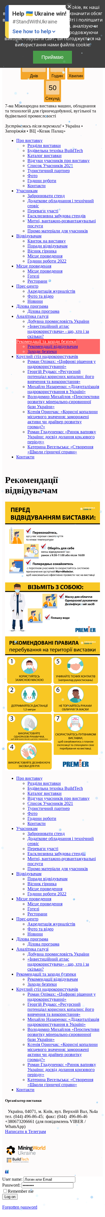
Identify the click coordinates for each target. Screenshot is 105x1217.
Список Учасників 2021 (50, 165)
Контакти (36, 185)
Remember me (21, 1191)
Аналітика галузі (32, 316)
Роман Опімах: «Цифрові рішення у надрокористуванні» (61, 364)
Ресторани (37, 281)
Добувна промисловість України (58, 321)
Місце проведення (44, 256)
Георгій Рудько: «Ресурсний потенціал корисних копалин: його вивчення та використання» (60, 376)
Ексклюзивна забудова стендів (56, 215)
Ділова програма (32, 306)
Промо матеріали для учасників (57, 231)
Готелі (33, 276)
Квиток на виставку (46, 241)
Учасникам (27, 190)
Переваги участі (42, 210)
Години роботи (41, 180)
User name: (12, 1179)
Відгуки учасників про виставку (58, 160)
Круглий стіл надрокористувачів (47, 356)
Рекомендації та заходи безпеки (46, 341)
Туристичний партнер (48, 170)
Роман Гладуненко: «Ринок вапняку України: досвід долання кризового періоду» (61, 436)
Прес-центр (27, 286)
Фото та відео (40, 296)
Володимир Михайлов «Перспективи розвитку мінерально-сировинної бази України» (63, 401)
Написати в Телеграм (25, 1131)
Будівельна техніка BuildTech (55, 150)
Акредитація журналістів (51, 291)
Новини (35, 301)
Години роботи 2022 (46, 261)
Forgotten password (19, 1207)
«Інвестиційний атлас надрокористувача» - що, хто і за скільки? (58, 331)
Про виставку (29, 140)
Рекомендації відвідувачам (52, 346)
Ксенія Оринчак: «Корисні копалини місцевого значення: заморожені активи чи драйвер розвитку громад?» (62, 419)
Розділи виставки (44, 145)
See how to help (31, 31)
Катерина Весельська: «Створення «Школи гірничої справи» (60, 449)
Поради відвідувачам (47, 246)
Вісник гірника (42, 251)
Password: (11, 1185)
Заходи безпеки (42, 351)
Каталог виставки (44, 155)
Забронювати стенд (46, 195)
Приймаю (52, 57)
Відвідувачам (28, 236)
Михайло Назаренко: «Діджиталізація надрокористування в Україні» (63, 389)
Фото (32, 175)
